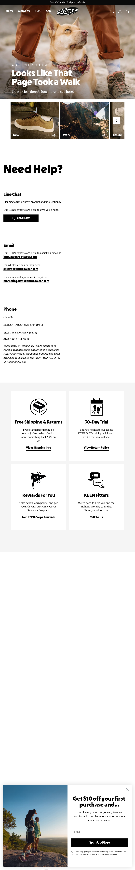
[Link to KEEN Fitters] (96, 497)
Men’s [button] (9, 11)
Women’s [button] (24, 11)
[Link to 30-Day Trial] (96, 426)
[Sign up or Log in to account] (120, 11)
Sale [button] (49, 11)
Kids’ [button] (38, 11)
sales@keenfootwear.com (20, 269)
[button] (127, 11)
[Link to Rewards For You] (38, 497)
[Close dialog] (127, 789)
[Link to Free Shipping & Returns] (38, 426)
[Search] (112, 11)
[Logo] (67, 11)
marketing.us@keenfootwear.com (26, 281)
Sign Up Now (99, 842)
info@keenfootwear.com (20, 257)
